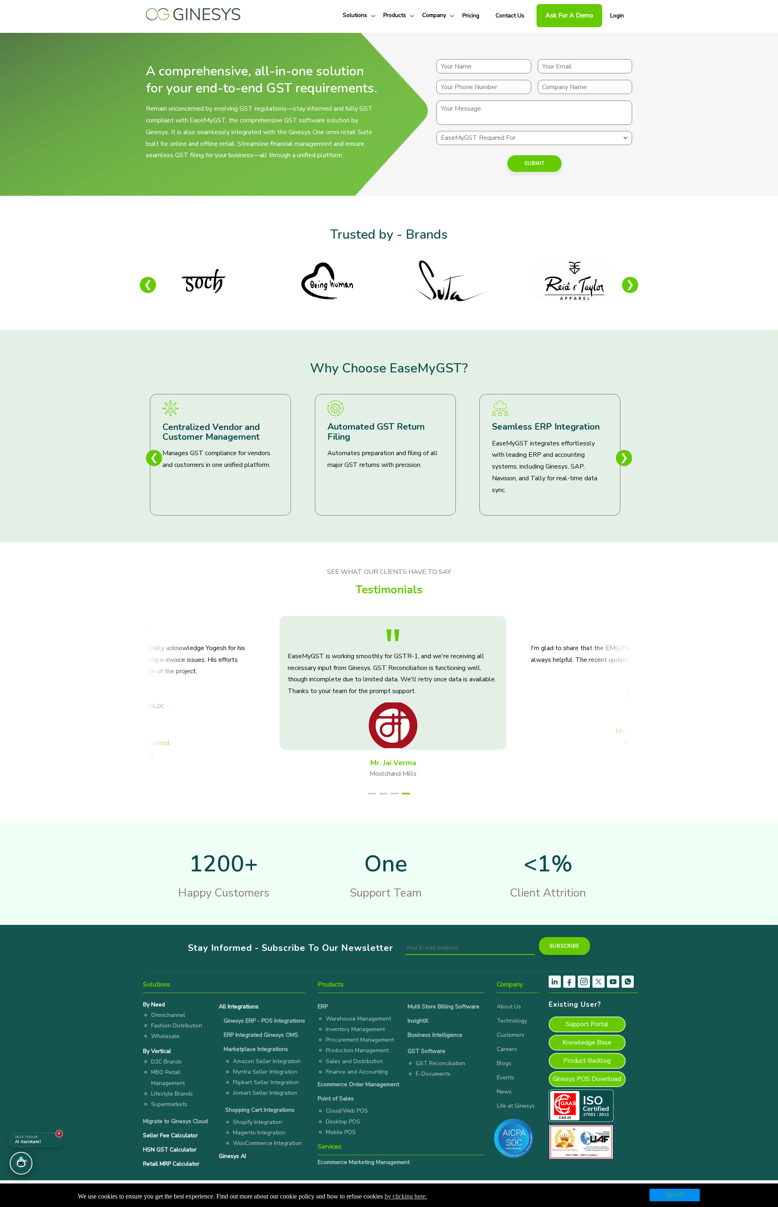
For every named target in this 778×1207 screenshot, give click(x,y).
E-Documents (433, 1074)
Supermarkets (169, 1104)
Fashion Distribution (176, 1025)
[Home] (193, 12)
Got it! (675, 1194)
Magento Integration (259, 1132)
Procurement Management (360, 1040)
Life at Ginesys (516, 1106)
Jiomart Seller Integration (265, 1093)
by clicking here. (406, 1196)
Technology (512, 1021)
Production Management (357, 1050)
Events (505, 1077)
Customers (510, 1035)
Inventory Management (355, 1029)
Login (617, 15)
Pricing (470, 15)
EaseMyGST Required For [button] (478, 137)
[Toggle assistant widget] (21, 1163)
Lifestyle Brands (172, 1094)
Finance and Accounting (357, 1072)
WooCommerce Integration (267, 1143)
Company (434, 15)
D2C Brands (166, 1062)
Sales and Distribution (354, 1061)
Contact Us (510, 15)
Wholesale (165, 1036)
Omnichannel (168, 1015)
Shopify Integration (257, 1122)
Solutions (355, 15)
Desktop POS (343, 1122)
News (504, 1092)
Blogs (504, 1063)
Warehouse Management (358, 1019)
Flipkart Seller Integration (266, 1082)
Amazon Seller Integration (267, 1061)
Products (394, 15)
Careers (507, 1049)
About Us (509, 1006)
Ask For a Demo (569, 15)
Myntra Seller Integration (265, 1072)
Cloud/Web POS (347, 1111)
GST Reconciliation (440, 1063)
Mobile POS (341, 1132)
